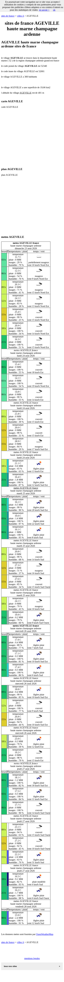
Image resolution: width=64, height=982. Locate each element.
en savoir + (44, 10)
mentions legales (32, 958)
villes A (20, 16)
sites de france (7, 16)
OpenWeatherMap (44, 934)
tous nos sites (10, 966)
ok (54, 10)
